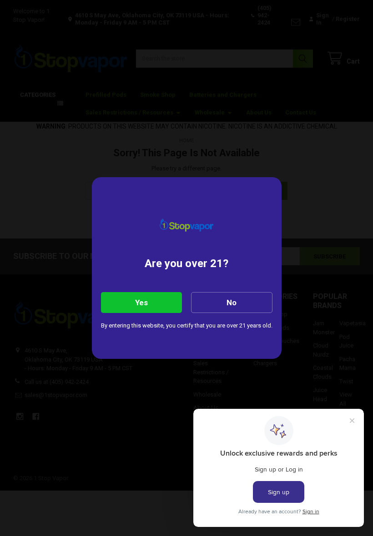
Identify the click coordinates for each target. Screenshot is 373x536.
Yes (141, 302)
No (232, 302)
